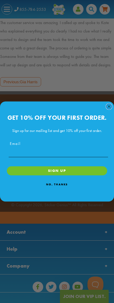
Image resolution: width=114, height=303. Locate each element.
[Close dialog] (109, 106)
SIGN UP (57, 170)
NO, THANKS (57, 184)
